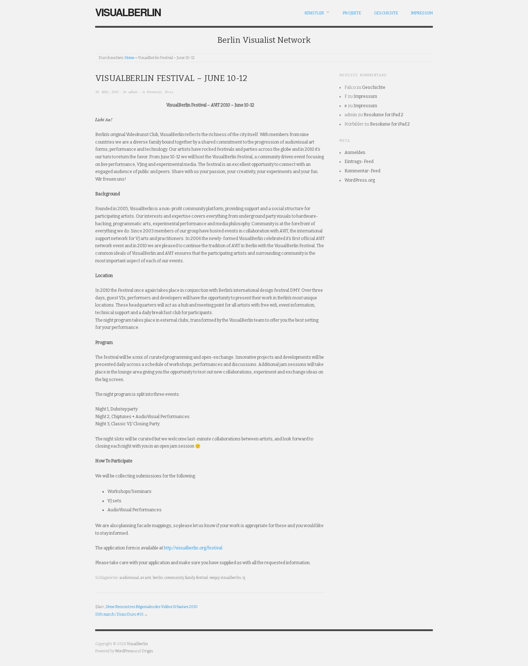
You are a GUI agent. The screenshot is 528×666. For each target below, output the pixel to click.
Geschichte (386, 13)
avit (148, 577)
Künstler (314, 13)
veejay (214, 577)
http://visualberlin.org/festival (193, 548)
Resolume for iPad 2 (383, 114)
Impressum (422, 13)
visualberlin (231, 577)
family (190, 577)
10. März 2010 (107, 91)
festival (202, 577)
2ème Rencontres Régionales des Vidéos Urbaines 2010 (152, 606)
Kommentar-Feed (362, 170)
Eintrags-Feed (359, 161)
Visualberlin (128, 12)
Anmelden (354, 152)
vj (243, 577)
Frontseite (154, 91)
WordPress (124, 651)
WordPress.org (359, 180)
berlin (158, 577)
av (142, 577)
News (169, 91)
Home (129, 57)
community (174, 577)
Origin (147, 651)
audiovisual (129, 577)
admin (133, 91)
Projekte (352, 13)
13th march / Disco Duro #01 (119, 614)
